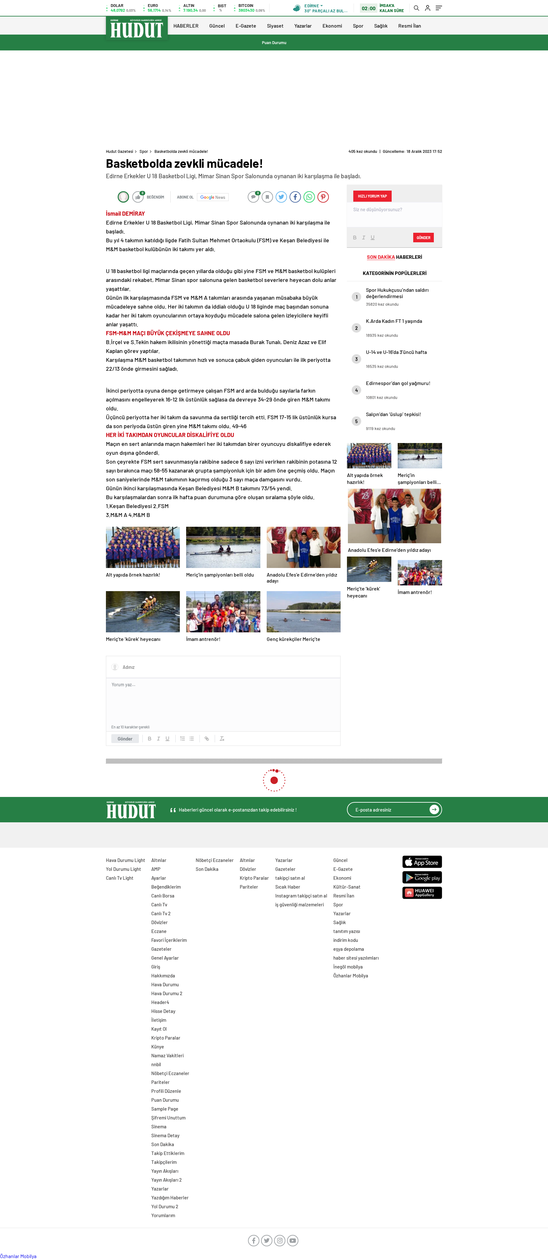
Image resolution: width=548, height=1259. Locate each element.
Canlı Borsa (162, 895)
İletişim (158, 1020)
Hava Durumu (165, 984)
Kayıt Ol (159, 1029)
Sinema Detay (165, 1135)
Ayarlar (158, 878)
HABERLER (186, 26)
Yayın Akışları (164, 1171)
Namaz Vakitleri (167, 1055)
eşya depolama (348, 949)
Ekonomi (332, 26)
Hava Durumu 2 (166, 993)
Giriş (155, 966)
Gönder (125, 738)
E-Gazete (246, 26)
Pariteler (160, 1082)
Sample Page (164, 1109)
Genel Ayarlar (165, 958)
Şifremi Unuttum (168, 1117)
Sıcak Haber (287, 887)
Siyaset (275, 26)
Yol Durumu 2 (164, 1206)
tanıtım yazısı (346, 931)
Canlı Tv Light (120, 878)
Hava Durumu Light (125, 860)
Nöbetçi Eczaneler (170, 1073)
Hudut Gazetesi (119, 151)
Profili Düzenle (166, 1091)
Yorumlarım (163, 1215)
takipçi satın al (290, 878)
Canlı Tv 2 (161, 913)
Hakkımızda (163, 975)
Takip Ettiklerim (167, 1153)
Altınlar (158, 860)
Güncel (217, 26)
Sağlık (381, 26)
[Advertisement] (274, 98)
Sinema (158, 1126)
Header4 (160, 1002)
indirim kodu (345, 940)
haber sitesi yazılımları (356, 958)
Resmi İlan (409, 26)
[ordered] (182, 738)
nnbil (156, 1064)
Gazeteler (161, 949)
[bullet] (191, 738)
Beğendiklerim (166, 887)
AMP (155, 869)
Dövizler (159, 922)
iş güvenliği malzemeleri (299, 904)
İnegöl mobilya (348, 966)
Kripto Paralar (165, 1037)
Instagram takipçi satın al (301, 895)
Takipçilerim (164, 1162)
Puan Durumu (274, 42)
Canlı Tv (159, 904)
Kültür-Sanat (347, 887)
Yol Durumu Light (123, 869)
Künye (157, 1046)
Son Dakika (162, 1144)
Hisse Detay (163, 1011)
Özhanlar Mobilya (350, 975)
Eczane (158, 931)
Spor (358, 26)
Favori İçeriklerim (169, 940)
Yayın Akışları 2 (166, 1180)
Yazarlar (303, 26)
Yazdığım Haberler (170, 1197)
